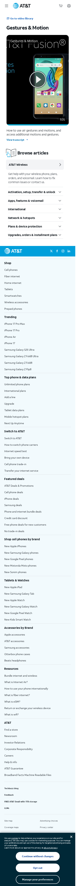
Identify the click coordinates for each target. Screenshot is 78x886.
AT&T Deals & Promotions (19, 485)
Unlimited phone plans (17, 384)
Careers (8, 755)
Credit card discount (16, 518)
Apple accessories (14, 634)
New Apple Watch (14, 600)
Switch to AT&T (13, 438)
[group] (37, 263)
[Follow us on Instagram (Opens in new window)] (63, 251)
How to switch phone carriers (21, 444)
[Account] (69, 6)
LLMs (6, 808)
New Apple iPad (13, 587)
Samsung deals (13, 505)
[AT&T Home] (21, 5)
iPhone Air (10, 336)
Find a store (11, 729)
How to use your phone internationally (26, 688)
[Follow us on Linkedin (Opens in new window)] (69, 251)
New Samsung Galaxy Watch (20, 606)
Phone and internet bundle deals (23, 511)
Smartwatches (13, 295)
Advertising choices (49, 821)
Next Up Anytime (14, 423)
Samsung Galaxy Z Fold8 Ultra (21, 356)
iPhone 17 (9, 343)
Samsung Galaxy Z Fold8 (18, 362)
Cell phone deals (13, 492)
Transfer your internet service (21, 470)
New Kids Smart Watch (17, 619)
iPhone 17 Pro (11, 330)
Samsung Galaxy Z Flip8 (17, 369)
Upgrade (9, 403)
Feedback (9, 795)
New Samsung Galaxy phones (21, 552)
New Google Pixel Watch (18, 613)
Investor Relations (14, 742)
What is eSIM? (12, 701)
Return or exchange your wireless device (27, 708)
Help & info (10, 762)
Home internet (12, 283)
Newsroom (10, 736)
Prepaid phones (13, 308)
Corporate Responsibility (18, 749)
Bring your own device (16, 457)
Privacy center (46, 827)
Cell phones (11, 269)
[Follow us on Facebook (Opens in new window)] (57, 251)
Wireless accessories (16, 302)
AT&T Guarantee (13, 768)
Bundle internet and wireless (20, 675)
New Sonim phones (15, 572)
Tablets (8, 289)
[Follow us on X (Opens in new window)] (51, 251)
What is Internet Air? (16, 682)
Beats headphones (15, 660)
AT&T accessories (14, 641)
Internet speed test (15, 451)
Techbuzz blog (11, 788)
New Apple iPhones (15, 546)
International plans (15, 390)
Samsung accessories (16, 647)
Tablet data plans (14, 410)
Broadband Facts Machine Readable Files (27, 775)
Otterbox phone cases (17, 654)
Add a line (9, 397)
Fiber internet (12, 276)
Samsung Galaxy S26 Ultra (19, 349)
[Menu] (6, 5)
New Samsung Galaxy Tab (19, 593)
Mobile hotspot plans (16, 416)
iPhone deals (11, 498)
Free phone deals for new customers (25, 524)
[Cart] (61, 6)
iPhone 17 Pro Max (14, 323)
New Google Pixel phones (18, 559)
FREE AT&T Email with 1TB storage (20, 801)
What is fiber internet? (17, 695)
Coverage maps (11, 827)
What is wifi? (11, 714)
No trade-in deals (14, 531)
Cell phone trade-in (15, 464)
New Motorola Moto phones (20, 565)
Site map (8, 821)
